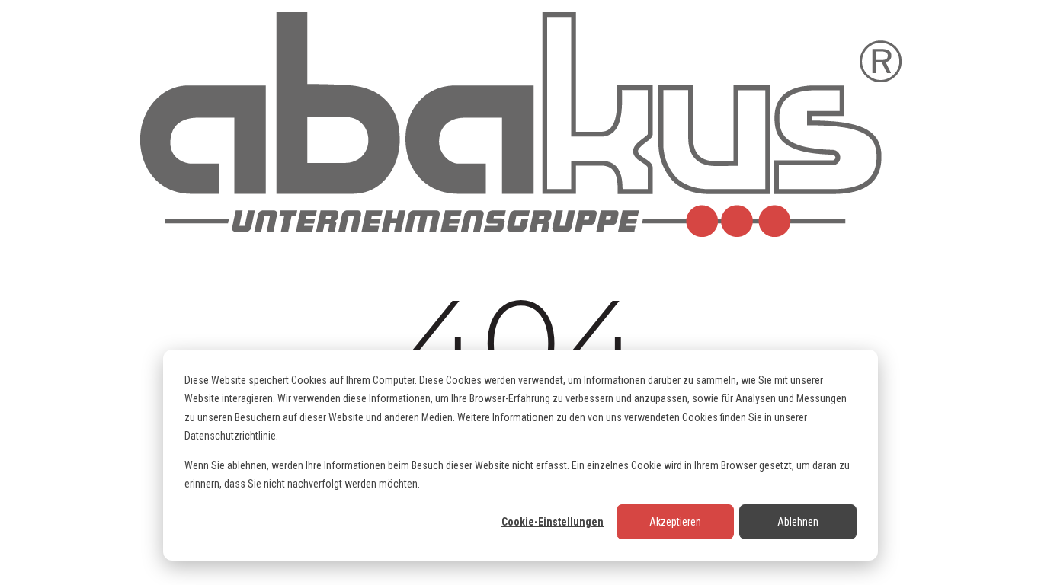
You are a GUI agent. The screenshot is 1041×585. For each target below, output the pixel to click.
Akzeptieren (675, 522)
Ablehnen (797, 522)
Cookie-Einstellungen (552, 522)
